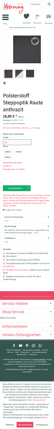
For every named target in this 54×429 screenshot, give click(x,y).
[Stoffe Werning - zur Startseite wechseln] (13, 8)
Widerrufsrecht (22, 354)
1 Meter (7, 151)
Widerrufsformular (8, 317)
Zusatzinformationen (13, 217)
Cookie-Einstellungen (13, 350)
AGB (16, 352)
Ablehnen (10, 424)
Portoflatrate (9, 266)
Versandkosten (40, 359)
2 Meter (19, 151)
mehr (6, 221)
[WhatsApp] (40, 345)
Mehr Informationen (36, 400)
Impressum (33, 354)
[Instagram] (33, 345)
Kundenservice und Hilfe (31, 350)
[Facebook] (14, 345)
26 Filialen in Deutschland (17, 270)
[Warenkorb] (48, 16)
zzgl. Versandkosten (18, 123)
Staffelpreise (10, 238)
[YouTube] (20, 345)
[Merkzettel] (27, 16)
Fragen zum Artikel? (13, 210)
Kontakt (45, 350)
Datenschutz (25, 352)
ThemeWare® (27, 372)
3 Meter (7, 157)
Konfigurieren (42, 424)
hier (46, 417)
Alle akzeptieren (25, 424)
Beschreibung (10, 226)
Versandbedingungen (39, 352)
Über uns (10, 352)
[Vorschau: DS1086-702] (8, 74)
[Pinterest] (27, 345)
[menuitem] (48, 16)
